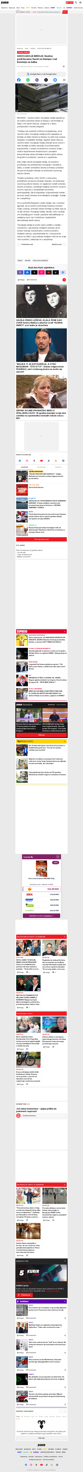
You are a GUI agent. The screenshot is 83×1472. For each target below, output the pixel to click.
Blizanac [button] (27, 1416)
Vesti (26, 48)
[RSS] (56, 460)
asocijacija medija (40, 260)
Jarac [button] (64, 1416)
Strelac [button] (58, 1416)
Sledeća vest (57, 244)
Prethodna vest (27, 244)
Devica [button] (41, 1416)
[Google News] (63, 272)
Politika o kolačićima (50, 1456)
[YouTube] (48, 272)
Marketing (23, 1456)
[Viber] (20, 272)
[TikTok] (56, 272)
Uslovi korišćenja (48, 1459)
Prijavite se (25, 1295)
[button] (64, 66)
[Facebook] (27, 272)
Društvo (32, 48)
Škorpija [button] (52, 1416)
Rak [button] (32, 1416)
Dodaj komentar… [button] (30, 1116)
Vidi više (41, 1438)
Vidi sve (41, 735)
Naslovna (20, 48)
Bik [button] (22, 1416)
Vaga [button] (46, 1416)
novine (27, 260)
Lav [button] (36, 1416)
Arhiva (60, 1456)
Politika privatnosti (35, 1459)
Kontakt (31, 1456)
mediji (20, 260)
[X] (34, 272)
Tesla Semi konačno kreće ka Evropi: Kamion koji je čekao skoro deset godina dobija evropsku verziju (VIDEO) (41, 12)
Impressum (38, 1456)
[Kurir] (4, 2)
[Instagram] (41, 272)
